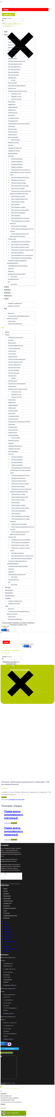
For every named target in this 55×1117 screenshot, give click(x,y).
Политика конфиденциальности (10, 914)
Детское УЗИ (12, 239)
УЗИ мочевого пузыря (17, 201)
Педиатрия (11, 126)
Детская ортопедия (14, 69)
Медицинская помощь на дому (17, 91)
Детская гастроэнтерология (16, 61)
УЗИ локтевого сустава (18, 196)
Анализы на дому (16, 99)
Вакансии (11, 313)
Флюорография (13, 153)
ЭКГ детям (14, 276)
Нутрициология (13, 112)
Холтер (13, 80)
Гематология (12, 53)
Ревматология (12, 134)
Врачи (5, 31)
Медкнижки (11, 101)
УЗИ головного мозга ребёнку (20, 244)
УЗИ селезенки (15, 215)
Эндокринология (13, 279)
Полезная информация (15, 323)
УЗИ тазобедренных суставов (20, 218)
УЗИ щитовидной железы (19, 226)
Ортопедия (11, 115)
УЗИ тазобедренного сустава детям (22, 255)
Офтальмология (13, 121)
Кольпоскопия (12, 83)
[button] (8, 14)
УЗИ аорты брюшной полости (20, 177)
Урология (11, 268)
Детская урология (13, 75)
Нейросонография (17, 167)
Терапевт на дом (16, 96)
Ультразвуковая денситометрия (18, 265)
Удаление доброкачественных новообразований (17, 262)
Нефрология (12, 110)
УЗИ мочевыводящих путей (19, 199)
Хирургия (11, 271)
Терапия (10, 145)
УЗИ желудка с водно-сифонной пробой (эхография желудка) (20, 192)
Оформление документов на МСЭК (19, 123)
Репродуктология (13, 142)
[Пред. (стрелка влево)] (1, 1110)
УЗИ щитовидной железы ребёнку (21, 258)
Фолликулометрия (16, 159)
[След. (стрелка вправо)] (2, 1110)
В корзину (4, 797)
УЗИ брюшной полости (18, 180)
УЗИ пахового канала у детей (20, 247)
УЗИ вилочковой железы (18, 183)
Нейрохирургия (13, 107)
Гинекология (12, 55)
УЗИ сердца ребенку (17, 252)
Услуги (6, 34)
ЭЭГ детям (14, 284)
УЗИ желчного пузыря (18, 188)
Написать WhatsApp (9, 1048)
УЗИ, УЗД (10, 156)
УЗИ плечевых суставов (18, 207)
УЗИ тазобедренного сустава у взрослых (20, 222)
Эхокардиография (16, 164)
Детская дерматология (15, 64)
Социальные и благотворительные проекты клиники (18, 317)
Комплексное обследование (16, 85)
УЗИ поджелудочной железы (20, 210)
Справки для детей (14, 150)
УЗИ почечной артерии (18, 212)
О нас (5, 308)
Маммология (12, 88)
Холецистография (16, 161)
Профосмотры (12, 129)
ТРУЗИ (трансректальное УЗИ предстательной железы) (19, 235)
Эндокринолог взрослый (16, 799)
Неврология (11, 104)
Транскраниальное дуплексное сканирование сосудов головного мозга (20, 172)
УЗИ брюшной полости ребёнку (21, 241)
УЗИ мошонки (15, 204)
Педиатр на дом (16, 93)
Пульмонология (13, 131)
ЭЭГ (9, 281)
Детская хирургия (13, 72)
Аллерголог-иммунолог (15, 39)
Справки (6, 298)
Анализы (10, 42)
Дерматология (12, 58)
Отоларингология (13, 118)
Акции (5, 10)
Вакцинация (12, 44)
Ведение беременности (15, 47)
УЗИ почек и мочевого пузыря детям (22, 250)
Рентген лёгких (15, 139)
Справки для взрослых (15, 148)
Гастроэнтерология (14, 50)
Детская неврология (14, 66)
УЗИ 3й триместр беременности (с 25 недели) (22, 230)
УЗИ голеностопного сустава (20, 185)
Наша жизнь (12, 321)
